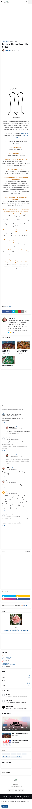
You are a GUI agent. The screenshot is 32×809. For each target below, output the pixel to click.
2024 (16, 680)
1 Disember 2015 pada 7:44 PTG (15, 456)
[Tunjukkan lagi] (25, 311)
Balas (3, 422)
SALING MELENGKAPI (7, 365)
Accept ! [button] (5, 806)
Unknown (8, 492)
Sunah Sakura (5, 663)
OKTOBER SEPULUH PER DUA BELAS (15, 727)
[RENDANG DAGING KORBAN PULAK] (8, 345)
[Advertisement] (16, 21)
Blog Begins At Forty (7, 657)
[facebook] (13, 332)
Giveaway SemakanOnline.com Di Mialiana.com (20, 741)
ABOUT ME (11, 798)
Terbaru (3, 551)
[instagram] (16, 790)
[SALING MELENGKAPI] (8, 360)
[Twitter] (13, 311)
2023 (16, 683)
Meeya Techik (24, 133)
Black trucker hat (10, 515)
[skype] (22, 790)
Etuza (7, 481)
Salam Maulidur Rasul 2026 (8, 664)
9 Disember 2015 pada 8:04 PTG (12, 493)
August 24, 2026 (6, 658)
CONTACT (18, 798)
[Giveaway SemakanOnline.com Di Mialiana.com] (6, 742)
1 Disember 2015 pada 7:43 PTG (15, 428)
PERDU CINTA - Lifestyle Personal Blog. (20, 796)
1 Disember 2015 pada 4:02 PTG (12, 415)
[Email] (22, 311)
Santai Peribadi (13, 41)
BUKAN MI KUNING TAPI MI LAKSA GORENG (22, 350)
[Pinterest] (19, 311)
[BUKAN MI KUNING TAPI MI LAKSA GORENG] (23, 345)
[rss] (10, 332)
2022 (16, 685)
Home (6, 798)
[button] (1, 2)
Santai (24, 754)
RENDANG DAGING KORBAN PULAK (6, 350)
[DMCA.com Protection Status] (6, 772)
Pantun (18, 754)
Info (8, 754)
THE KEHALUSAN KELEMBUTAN (13, 414)
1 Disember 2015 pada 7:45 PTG (12, 469)
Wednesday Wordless (16, 756)
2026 (16, 675)
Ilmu (4, 754)
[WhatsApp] (16, 311)
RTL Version (24, 798)
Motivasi (13, 754)
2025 (16, 677)
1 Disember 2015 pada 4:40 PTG (12, 439)
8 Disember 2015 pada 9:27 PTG (12, 482)
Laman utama (5, 41)
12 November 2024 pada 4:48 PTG (13, 516)
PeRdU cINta (11, 318)
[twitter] (8, 332)
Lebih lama (28, 551)
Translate (25, 605)
